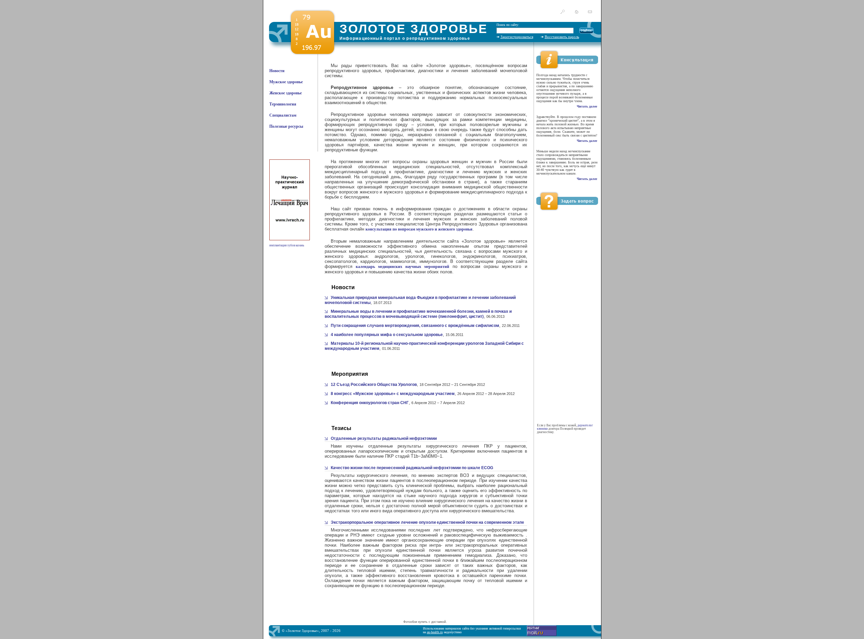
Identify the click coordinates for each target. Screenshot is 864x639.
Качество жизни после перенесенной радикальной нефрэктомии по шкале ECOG (412, 467)
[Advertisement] (425, 608)
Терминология (282, 104)
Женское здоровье (285, 93)
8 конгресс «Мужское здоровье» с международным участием (393, 393)
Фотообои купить (415, 621)
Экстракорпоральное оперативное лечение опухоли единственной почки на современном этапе (427, 522)
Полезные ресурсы (286, 126)
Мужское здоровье (286, 82)
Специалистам (282, 115)
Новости (277, 70)
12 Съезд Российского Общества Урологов (374, 384)
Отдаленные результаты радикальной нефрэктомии (384, 438)
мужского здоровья (404, 191)
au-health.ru (435, 632)
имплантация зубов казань (286, 245)
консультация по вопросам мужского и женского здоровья (419, 229)
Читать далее (587, 106)
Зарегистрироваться (517, 37)
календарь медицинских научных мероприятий (402, 266)
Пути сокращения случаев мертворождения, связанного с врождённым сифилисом (415, 325)
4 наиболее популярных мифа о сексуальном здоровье (387, 334)
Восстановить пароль (562, 37)
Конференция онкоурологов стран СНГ (370, 402)
